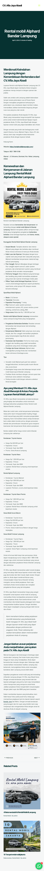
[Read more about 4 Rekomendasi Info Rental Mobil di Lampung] (22, 791)
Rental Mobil (7, 816)
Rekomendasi (8, 858)
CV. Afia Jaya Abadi (12, 5)
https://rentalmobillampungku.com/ (21, 147)
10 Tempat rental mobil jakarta (14, 854)
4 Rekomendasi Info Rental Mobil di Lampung (20, 812)
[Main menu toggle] (39, 5)
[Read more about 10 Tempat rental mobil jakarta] (22, 836)
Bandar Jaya (8, 702)
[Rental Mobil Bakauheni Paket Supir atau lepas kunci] (22, 731)
